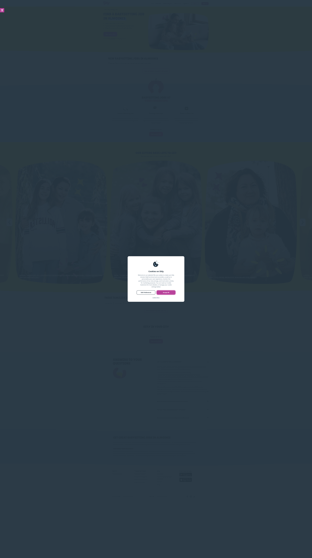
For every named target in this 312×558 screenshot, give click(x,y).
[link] (2, 10)
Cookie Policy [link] (156, 297)
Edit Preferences (146, 292)
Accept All (166, 292)
